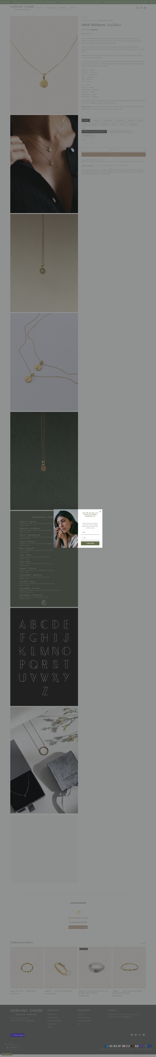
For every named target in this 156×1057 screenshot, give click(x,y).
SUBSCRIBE (90, 543)
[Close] (100, 511)
